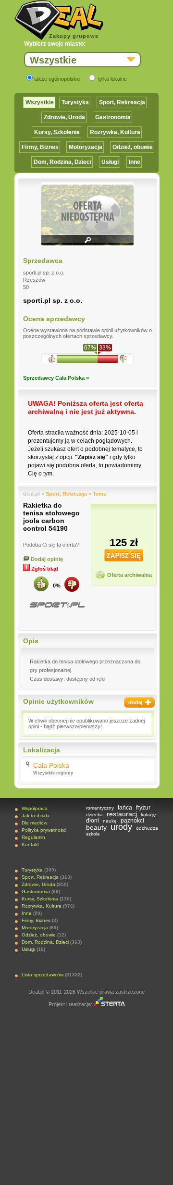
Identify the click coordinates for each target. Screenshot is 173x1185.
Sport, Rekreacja (122, 102)
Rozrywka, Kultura (115, 132)
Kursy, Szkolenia (57, 132)
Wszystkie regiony (53, 773)
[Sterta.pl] (109, 1004)
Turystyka (75, 102)
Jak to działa (35, 815)
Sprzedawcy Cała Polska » (56, 378)
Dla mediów (34, 822)
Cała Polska (51, 765)
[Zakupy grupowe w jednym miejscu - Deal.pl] (58, 20)
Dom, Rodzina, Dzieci (62, 162)
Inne (134, 162)
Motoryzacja (85, 147)
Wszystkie (39, 102)
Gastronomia (113, 117)
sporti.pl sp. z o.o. (52, 300)
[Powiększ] (87, 243)
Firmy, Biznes (40, 147)
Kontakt (30, 844)
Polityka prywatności (44, 830)
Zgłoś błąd (44, 569)
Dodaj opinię (46, 559)
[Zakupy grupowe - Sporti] (56, 605)
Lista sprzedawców (42, 974)
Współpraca (35, 808)
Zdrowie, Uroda (64, 117)
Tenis (99, 494)
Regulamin (33, 837)
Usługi (110, 162)
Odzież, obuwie (132, 147)
